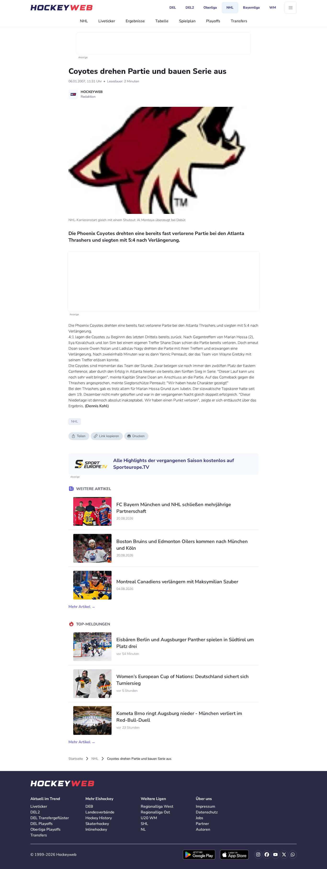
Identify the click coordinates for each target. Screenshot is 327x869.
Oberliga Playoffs (45, 829)
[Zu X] (284, 854)
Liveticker (106, 21)
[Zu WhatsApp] (293, 854)
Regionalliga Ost (155, 812)
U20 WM (149, 818)
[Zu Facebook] (267, 854)
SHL (144, 823)
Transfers (239, 21)
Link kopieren (109, 436)
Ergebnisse (135, 21)
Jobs (199, 818)
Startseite (75, 758)
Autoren (203, 829)
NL (143, 829)
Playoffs (213, 21)
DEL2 (35, 812)
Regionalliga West (157, 806)
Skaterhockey (97, 823)
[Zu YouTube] (275, 854)
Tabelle (162, 21)
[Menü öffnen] (291, 8)
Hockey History (98, 818)
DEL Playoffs (41, 823)
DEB (89, 806)
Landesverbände (99, 812)
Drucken (138, 436)
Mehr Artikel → (81, 606)
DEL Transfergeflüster (49, 818)
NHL (84, 21)
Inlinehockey (96, 829)
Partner (202, 823)
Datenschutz (207, 812)
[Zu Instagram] (258, 854)
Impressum (205, 806)
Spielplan (187, 21)
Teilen (81, 436)
